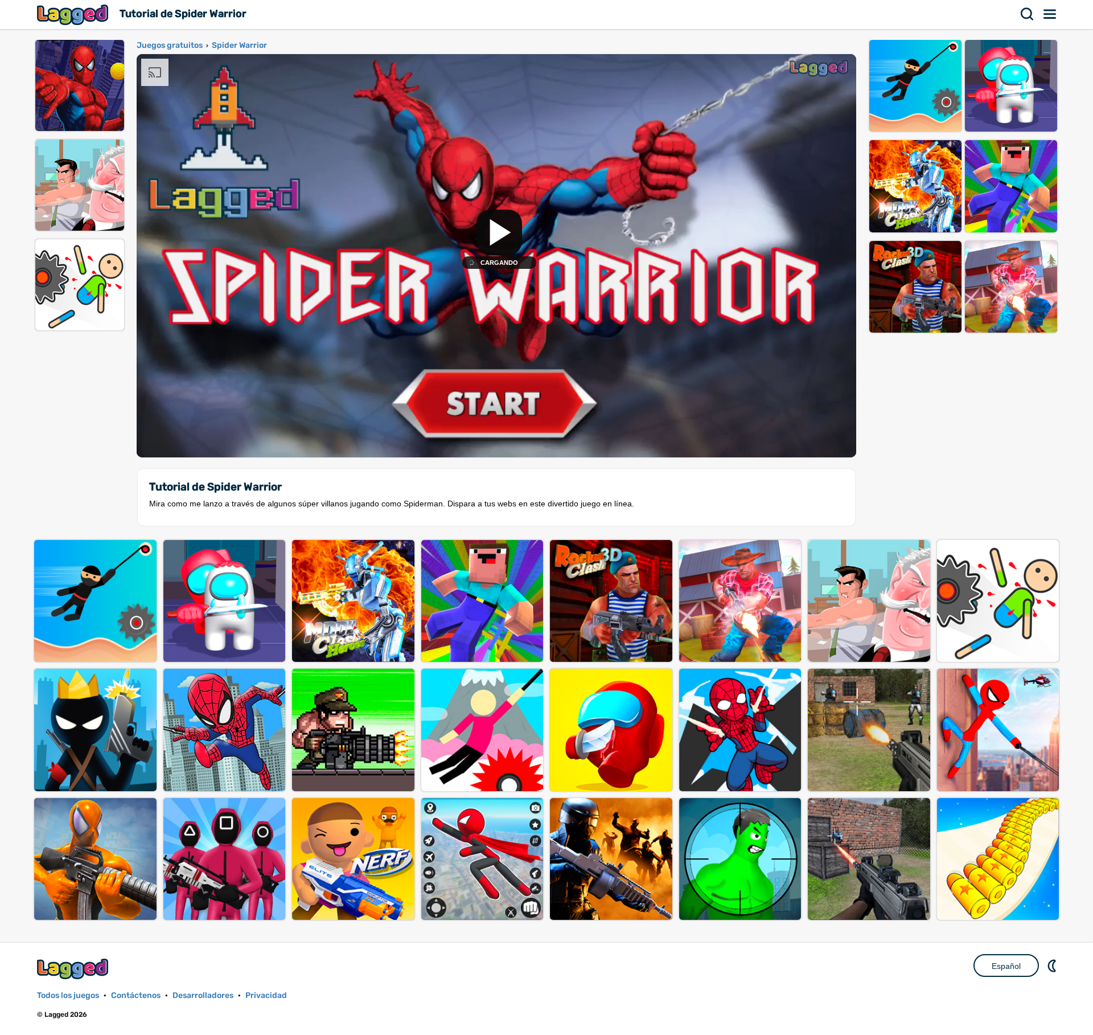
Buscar (1027, 14)
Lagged (74, 14)
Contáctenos (136, 995)
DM (1053, 965)
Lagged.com (74, 968)
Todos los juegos (68, 995)
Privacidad (266, 995)
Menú (1050, 14)
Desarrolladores (202, 995)
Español (1006, 966)
